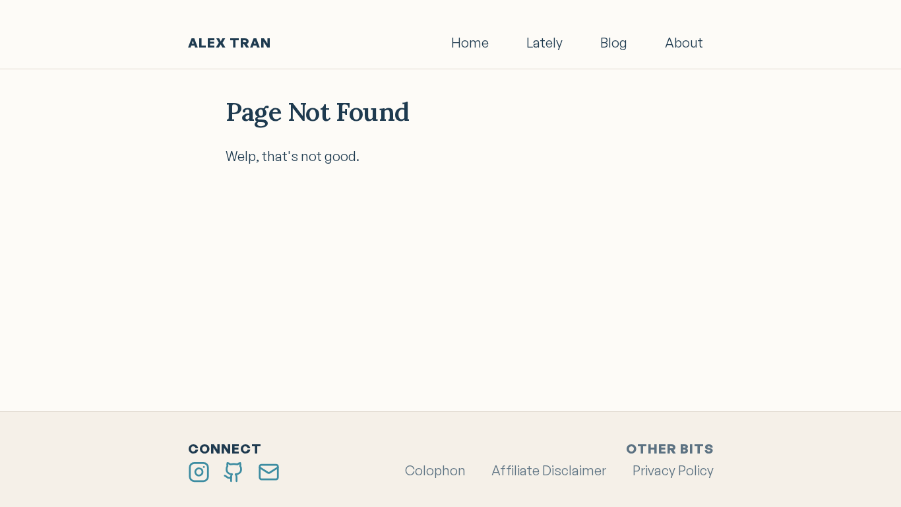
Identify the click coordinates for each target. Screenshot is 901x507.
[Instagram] (199, 470)
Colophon (435, 470)
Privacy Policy (673, 470)
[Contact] (269, 470)
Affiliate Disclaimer (548, 470)
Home (470, 42)
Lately (544, 42)
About (684, 42)
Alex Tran (229, 42)
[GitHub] (234, 470)
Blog (613, 42)
